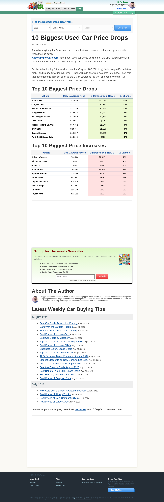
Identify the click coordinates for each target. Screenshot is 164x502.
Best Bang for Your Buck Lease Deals (60, 371)
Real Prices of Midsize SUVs (55, 345)
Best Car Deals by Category (55, 337)
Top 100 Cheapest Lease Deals (56, 352)
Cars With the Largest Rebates (56, 326)
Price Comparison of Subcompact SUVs (61, 363)
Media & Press (60, 485)
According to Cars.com (45, 57)
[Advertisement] (15, 49)
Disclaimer (33, 482)
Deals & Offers (69, 9)
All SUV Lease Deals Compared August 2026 (64, 356)
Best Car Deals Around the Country (59, 323)
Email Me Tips (116, 490)
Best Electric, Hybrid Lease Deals (58, 374)
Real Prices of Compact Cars (55, 378)
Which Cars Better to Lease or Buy (58, 330)
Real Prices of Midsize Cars (55, 334)
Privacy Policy (34, 485)
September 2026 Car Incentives (92, 482)
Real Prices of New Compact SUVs (59, 398)
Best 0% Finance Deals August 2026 (59, 367)
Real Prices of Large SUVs (54, 401)
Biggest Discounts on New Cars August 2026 (64, 360)
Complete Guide (53, 9)
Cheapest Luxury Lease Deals (56, 349)
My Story (59, 482)
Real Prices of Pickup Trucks (55, 394)
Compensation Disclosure (82, 499)
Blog (79, 9)
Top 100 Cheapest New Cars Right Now (61, 341)
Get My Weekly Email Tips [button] (124, 13)
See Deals (122, 28)
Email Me (80, 409)
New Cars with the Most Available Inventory (63, 390)
